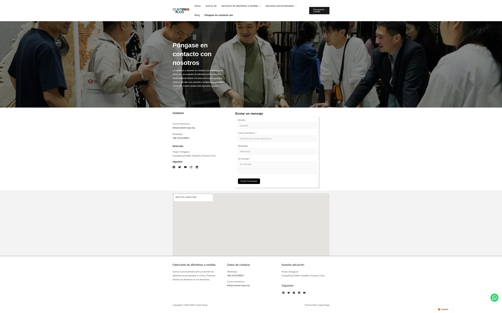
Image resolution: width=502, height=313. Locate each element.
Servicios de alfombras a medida (239, 6)
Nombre (241, 120)
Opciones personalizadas (279, 6)
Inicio (198, 6)
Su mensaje (243, 159)
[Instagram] (294, 293)
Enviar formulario (249, 181)
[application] (259, 6)
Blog (197, 15)
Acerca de (211, 6)
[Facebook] (283, 293)
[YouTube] (304, 293)
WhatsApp (243, 146)
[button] (174, 167)
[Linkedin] (299, 293)
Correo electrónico (246, 133)
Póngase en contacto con (218, 15)
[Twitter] (289, 293)
